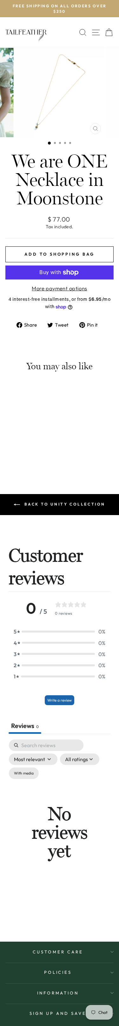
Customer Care (58, 951)
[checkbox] (24, 773)
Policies (58, 972)
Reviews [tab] (25, 726)
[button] (60, 631)
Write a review (59, 700)
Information (58, 992)
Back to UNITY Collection (64, 504)
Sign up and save (58, 1013)
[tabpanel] (59, 832)
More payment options (59, 288)
